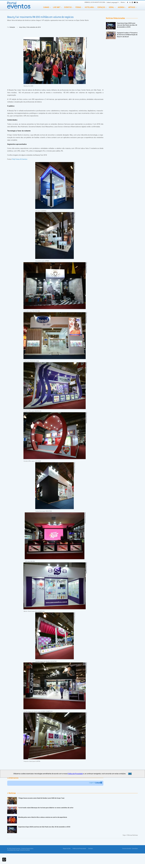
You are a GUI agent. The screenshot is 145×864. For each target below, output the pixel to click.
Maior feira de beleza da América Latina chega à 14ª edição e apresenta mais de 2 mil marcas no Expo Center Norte (48, 20)
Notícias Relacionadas (115, 18)
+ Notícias (11, 793)
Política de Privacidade (79, 848)
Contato (90, 848)
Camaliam (135, 848)
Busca (123, 2)
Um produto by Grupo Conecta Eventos (18, 850)
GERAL (111, 7)
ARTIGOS (131, 7)
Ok (130, 774)
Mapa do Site (66, 848)
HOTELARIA (89, 7)
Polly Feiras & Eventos (19, 159)
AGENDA (121, 7)
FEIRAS (78, 7)
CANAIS (46, 7)
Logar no (92, 782)
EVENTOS (68, 7)
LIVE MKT (56, 7)
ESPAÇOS (101, 7)
